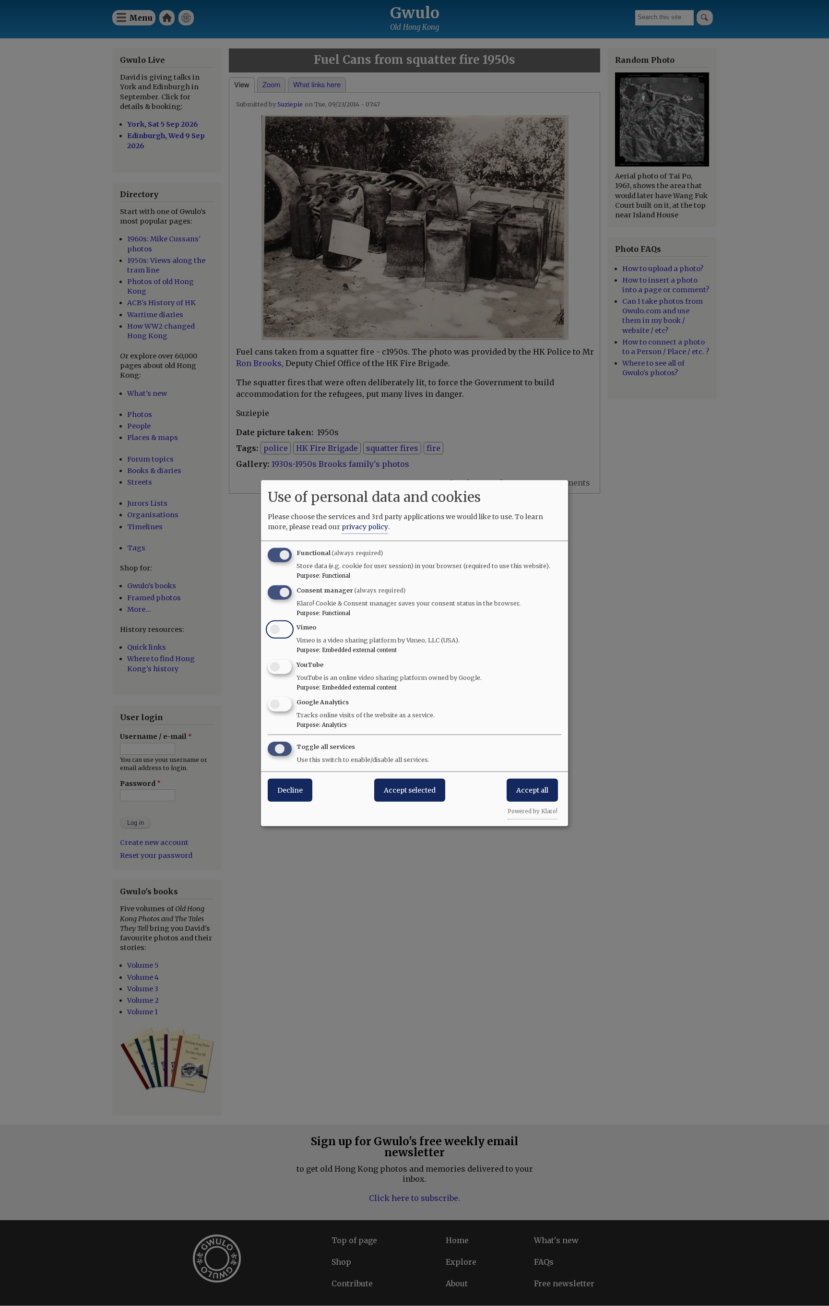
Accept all (532, 789)
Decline (290, 789)
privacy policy (365, 526)
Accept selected (410, 789)
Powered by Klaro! (532, 810)
